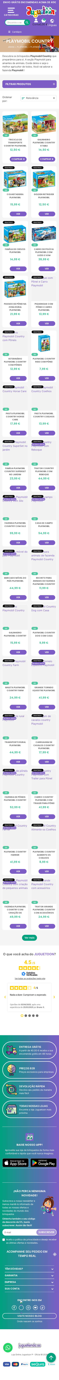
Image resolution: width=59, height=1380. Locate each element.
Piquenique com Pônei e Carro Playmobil (44, 307)
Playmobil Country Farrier (15, 853)
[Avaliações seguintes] (54, 997)
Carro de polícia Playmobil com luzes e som (44, 252)
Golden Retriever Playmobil (44, 196)
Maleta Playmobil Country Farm (15, 689)
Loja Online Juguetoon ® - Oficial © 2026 (29, 1354)
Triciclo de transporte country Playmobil (15, 142)
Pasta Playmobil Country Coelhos (43, 415)
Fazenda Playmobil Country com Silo (15, 525)
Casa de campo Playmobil (44, 525)
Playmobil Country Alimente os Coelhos (44, 854)
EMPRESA (10, 1282)
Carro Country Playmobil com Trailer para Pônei (43, 800)
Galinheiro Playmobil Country (15, 634)
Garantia (11, 1275)
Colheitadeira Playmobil (15, 196)
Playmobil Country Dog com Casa (44, 634)
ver (18, 214)
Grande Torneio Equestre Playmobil (44, 689)
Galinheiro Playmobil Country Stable (44, 142)
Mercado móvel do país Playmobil (15, 579)
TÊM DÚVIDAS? (14, 1269)
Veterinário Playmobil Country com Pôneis (15, 361)
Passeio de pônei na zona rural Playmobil (15, 307)
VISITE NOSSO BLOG (29, 1316)
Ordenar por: (7, 99)
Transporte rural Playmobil (15, 744)
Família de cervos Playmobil (15, 251)
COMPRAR (18, 159)
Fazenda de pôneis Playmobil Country (15, 799)
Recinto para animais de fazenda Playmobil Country (44, 581)
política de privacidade (27, 1239)
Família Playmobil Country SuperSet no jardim (15, 471)
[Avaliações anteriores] (5, 997)
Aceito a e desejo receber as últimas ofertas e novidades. (31, 1241)
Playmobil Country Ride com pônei (44, 360)
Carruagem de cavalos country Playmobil (43, 745)
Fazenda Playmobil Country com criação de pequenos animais (15, 910)
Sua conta (12, 1288)
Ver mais (29, 937)
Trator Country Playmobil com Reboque (44, 471)
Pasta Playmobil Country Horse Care (15, 416)
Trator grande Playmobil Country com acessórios (44, 909)
